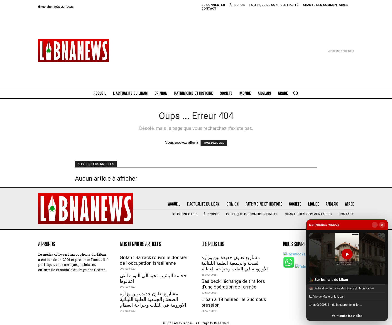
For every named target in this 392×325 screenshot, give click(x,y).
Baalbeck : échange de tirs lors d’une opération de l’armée (233, 284)
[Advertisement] (196, 45)
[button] (295, 92)
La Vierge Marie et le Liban (326, 296)
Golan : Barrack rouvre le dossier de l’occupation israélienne (153, 260)
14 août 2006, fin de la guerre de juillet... (335, 304)
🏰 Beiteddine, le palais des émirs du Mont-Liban (341, 288)
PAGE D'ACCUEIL (214, 142)
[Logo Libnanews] (73, 50)
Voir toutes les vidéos (347, 316)
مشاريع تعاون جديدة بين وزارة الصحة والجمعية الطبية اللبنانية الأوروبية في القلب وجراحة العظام (153, 299)
